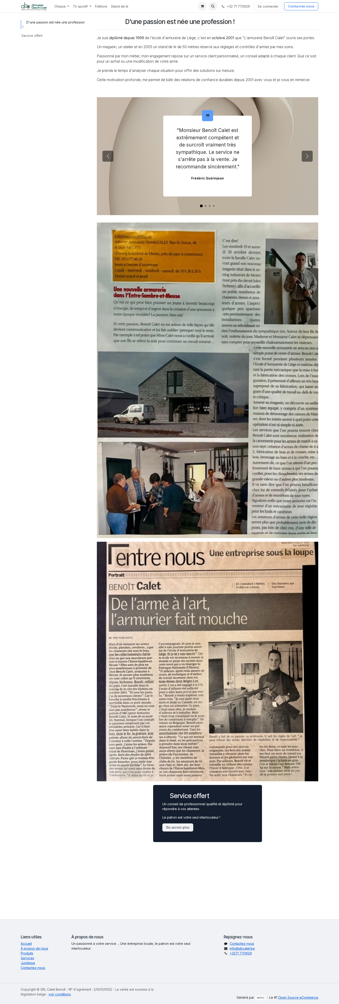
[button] (212, 6)
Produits (27, 953)
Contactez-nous (301, 6)
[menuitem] (62, 6)
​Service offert (31, 36)
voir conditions (59, 994)
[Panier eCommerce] (202, 6)
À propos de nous (34, 948)
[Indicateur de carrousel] (201, 206)
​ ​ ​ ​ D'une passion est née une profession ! (54, 24)
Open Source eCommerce (298, 997)
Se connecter (268, 6)
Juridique (28, 963)
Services (27, 958)
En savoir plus (177, 827)
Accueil (26, 943)
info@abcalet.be (242, 948)
